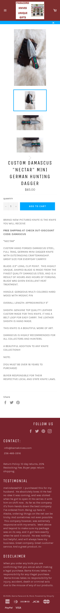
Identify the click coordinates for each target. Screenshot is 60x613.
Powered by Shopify (44, 596)
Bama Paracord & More (23, 596)
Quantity (8, 199)
